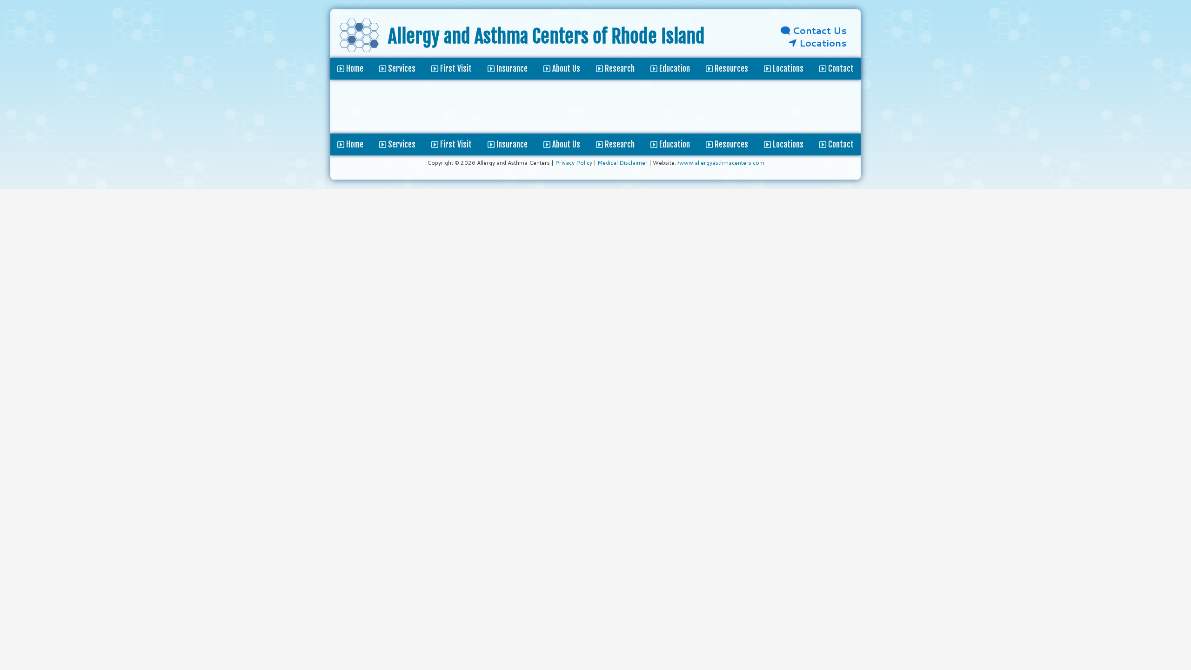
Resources (730, 144)
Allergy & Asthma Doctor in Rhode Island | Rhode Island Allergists (359, 38)
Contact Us (818, 30)
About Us (565, 144)
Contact (840, 144)
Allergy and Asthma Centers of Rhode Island (546, 36)
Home (353, 144)
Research (619, 144)
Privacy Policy (573, 163)
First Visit (455, 144)
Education (673, 144)
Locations (822, 42)
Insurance (511, 144)
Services (400, 144)
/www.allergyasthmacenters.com (720, 163)
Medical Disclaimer (622, 163)
